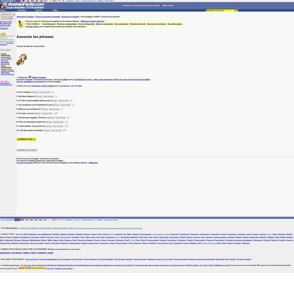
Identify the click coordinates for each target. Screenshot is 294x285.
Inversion (196, 237)
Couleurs (255, 234)
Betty (129, 234)
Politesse (163, 240)
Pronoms (209, 240)
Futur (82, 237)
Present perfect (199, 240)
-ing (17, 234)
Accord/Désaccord (45, 234)
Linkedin (41, 253)
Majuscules (254, 237)
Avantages (4, 28)
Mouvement (9, 240)
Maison (246, 237)
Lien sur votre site (7, 74)
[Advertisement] (155, 190)
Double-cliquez (32, 27)
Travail (185, 243)
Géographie (125, 237)
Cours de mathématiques (48, 259)
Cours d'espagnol (64, 259)
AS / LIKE (23, 234)
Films (57, 237)
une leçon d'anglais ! (6, 44)
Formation (75, 237)
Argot (99, 234)
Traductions (178, 243)
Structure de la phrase (156, 24)
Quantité (282, 240)
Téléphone (193, 243)
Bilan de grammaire (104, 24)
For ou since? (66, 237)
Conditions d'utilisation (56, 265)
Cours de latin (168, 259)
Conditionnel (184, 234)
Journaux (209, 237)
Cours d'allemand (90, 259)
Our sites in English (244, 259)
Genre (93, 237)
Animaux (87, 234)
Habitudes (134, 237)
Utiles (55, 10)
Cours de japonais (140, 259)
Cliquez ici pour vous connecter (7, 18)
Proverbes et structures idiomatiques (239, 240)
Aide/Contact (5, 55)
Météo (50, 240)
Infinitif (182, 237)
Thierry (145, 243)
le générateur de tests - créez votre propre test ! (93, 80)
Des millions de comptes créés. (6, 23)
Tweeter (35, 77)
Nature (55, 240)
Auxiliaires (119, 234)
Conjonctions (204, 234)
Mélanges (85, 21)
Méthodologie (35, 240)
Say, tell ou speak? (37, 243)
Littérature (231, 237)
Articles (105, 234)
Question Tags (5, 243)
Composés (174, 234)
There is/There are (134, 243)
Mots (1, 240)
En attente (15, 237)
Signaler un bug (6, 69)
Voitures (230, 243)
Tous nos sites (110, 220)
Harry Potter (143, 237)
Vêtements (246, 243)
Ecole (8, 237)
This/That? (153, 243)
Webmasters (5, 73)
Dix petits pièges (175, 24)
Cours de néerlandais (105, 259)
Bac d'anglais (230, 259)
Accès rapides (6, 57)
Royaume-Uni (24, 243)
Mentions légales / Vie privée (197, 265)
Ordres (104, 240)
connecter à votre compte (42, 86)
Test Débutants (48, 24)
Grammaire (110, 237)
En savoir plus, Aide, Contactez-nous (34, 265)
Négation (90, 240)
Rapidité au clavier (154, 259)
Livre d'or (4, 60)
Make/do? (263, 237)
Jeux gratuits (5, 83)
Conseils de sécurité (73, 265)
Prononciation (219, 240)
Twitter (26, 253)
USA (199, 243)
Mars (277, 237)
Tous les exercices (25, 163)
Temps (112, 243)
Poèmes (190, 240)
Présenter (274, 240)
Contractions (232, 234)
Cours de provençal (181, 259)
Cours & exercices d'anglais (48, 17)
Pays (138, 240)
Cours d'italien (77, 259)
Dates (275, 234)
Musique (17, 240)
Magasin (239, 237)
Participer (22, 10)
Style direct (55, 243)
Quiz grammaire (121, 24)
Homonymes (163, 237)
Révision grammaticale (67, 24)
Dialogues (281, 234)
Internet (189, 237)
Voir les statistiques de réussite (30, 82)
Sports (47, 243)
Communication (145, 234)
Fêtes (88, 237)
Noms (75, 240)
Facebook (16, 253)
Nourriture (81, 240)
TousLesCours (87, 220)
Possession (182, 240)
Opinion (97, 240)
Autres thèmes (97, 21)
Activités (56, 234)
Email (50, 253)
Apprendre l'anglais (25, 17)
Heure (156, 237)
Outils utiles (220, 259)
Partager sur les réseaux (63, 268)
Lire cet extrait (6, 59)
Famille (42, 237)
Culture (69, 220)
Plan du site (5, 64)
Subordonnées (74, 243)
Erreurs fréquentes (86, 24)
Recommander (6, 67)
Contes (223, 234)
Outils (99, 220)
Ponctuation (172, 240)
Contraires (241, 234)
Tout (170, 243)
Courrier (263, 234)
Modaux (290, 237)
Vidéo (219, 243)
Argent (93, 234)
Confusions (194, 234)
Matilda (283, 237)
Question (289, 240)
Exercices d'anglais (70, 17)
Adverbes (71, 234)
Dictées (289, 234)
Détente (38, 10)
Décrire (2, 237)
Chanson (135, 234)
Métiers (43, 240)
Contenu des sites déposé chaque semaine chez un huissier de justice (160, 265)
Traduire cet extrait (7, 71)
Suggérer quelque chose (90, 243)
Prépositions (258, 240)
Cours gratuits (7, 220)
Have (150, 237)
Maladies (271, 237)
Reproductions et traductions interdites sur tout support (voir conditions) (108, 265)
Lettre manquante (220, 237)
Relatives (15, 243)
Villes (224, 243)
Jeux (77, 220)
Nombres (68, 240)
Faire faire (34, 237)
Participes (111, 240)
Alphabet (79, 234)
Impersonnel (174, 237)
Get (98, 237)
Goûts (102, 237)
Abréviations (32, 234)
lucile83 (64, 80)
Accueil (3, 54)
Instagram (5, 253)
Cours (3, 10)
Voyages (238, 243)
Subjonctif (64, 243)
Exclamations (25, 237)
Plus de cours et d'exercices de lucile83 (132, 80)
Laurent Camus (14, 265)
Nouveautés (5, 62)
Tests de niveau (121, 243)
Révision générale (138, 24)
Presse (3, 66)
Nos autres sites (6, 85)
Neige (61, 240)
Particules (119, 240)
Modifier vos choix (222, 265)
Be (125, 234)
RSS (33, 253)
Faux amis (50, 237)
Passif (127, 240)
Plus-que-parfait (152, 240)
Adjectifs (63, 234)
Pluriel (143, 240)
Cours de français (31, 259)
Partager (42, 77)
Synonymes (104, 243)
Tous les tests (163, 243)
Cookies (211, 265)
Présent (266, 240)
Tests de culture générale (123, 259)
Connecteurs (215, 234)
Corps (249, 234)
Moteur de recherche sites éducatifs (202, 259)
